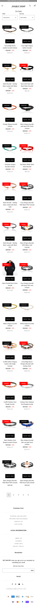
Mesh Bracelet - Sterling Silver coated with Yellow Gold (10, 86)
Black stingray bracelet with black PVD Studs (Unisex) (27, 126)
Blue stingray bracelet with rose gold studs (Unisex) (27, 442)
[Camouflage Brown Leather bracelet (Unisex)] (10, 30)
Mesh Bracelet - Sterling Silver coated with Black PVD (10, 245)
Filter (3, 14)
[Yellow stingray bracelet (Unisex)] (10, 308)
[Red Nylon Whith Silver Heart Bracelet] (27, 149)
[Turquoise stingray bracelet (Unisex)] (10, 149)
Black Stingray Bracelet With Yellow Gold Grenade (27, 245)
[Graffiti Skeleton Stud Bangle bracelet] (10, 386)
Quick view (10, 41)
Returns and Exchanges (18, 518)
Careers (18, 541)
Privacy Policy (18, 546)
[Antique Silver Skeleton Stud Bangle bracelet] (27, 386)
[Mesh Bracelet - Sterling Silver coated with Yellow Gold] (10, 68)
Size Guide (18, 524)
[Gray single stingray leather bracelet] (27, 30)
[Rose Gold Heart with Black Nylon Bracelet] (27, 68)
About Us (18, 538)
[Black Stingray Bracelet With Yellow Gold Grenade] (27, 227)
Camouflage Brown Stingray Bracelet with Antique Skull (27, 364)
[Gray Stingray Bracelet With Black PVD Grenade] (27, 187)
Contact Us (18, 521)
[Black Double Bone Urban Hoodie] (10, 267)
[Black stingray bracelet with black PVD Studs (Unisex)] (27, 108)
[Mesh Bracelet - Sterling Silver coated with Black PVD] (10, 227)
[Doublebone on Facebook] (12, 584)
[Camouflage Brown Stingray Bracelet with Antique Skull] (27, 346)
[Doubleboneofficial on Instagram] (15, 584)
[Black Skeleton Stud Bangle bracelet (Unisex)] (10, 424)
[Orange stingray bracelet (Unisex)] (10, 108)
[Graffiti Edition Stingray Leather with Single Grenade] (10, 346)
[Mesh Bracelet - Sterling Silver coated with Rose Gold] (10, 187)
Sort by (21, 14)
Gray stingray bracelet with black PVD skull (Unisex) (27, 285)
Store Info (19, 543)
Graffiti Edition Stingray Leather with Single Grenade (10, 364)
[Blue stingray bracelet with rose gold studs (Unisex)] (27, 424)
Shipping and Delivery (18, 516)
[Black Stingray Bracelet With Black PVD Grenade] (10, 465)
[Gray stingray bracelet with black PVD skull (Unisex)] (27, 267)
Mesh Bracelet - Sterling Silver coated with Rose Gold (10, 205)
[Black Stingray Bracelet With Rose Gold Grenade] (27, 465)
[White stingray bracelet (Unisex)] (27, 308)
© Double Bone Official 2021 (16, 588)
